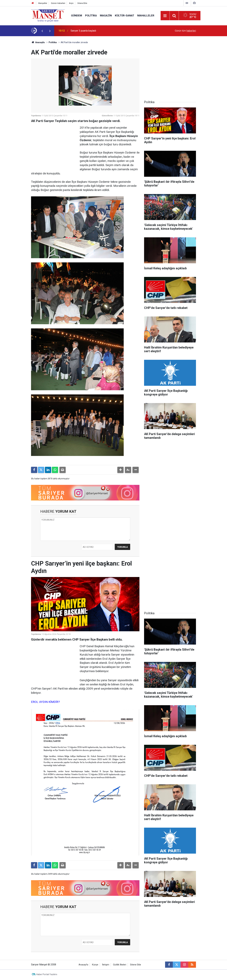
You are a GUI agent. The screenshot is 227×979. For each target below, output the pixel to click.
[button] (120, 470)
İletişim (105, 964)
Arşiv (71, 3)
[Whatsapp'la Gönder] (55, 470)
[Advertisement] (16, 82)
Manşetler (42, 3)
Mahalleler (145, 15)
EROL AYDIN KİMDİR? (45, 702)
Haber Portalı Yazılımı (46, 974)
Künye (95, 964)
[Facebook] (34, 470)
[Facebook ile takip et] (169, 965)
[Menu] (165, 16)
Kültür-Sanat (124, 15)
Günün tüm (185, 30)
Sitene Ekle (82, 3)
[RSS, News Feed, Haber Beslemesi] (192, 965)
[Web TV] (187, 3)
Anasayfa (40, 42)
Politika (91, 15)
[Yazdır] (62, 470)
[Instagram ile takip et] (184, 965)
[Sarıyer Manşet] (48, 15)
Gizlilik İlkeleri (119, 964)
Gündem (76, 15)
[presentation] (42, 31)
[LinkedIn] (48, 470)
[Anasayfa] (32, 3)
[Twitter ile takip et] (177, 965)
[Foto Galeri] (194, 3)
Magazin (106, 15)
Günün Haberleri (58, 3)
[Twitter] (41, 470)
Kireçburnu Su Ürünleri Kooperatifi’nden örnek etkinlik (99, 30)
